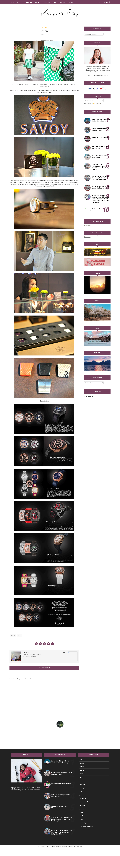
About (19, 2)
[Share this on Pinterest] (44, 643)
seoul (81, 812)
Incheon (82, 763)
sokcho (82, 816)
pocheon (82, 805)
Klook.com (87, 225)
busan (81, 774)
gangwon (82, 781)
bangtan (82, 770)
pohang (82, 809)
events (44, 27)
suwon (81, 819)
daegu (81, 777)
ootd (19, 635)
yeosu (81, 830)
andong (82, 767)
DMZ (81, 760)
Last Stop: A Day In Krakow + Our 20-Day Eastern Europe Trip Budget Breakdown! (100, 177)
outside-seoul (84, 802)
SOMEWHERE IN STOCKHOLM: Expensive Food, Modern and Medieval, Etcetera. (100, 167)
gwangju (82, 788)
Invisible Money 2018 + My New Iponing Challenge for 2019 (101, 187)
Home (12, 2)
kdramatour (83, 798)
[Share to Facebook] (36, 643)
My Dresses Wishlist (98, 209)
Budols (70, 2)
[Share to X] (40, 643)
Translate (98, 103)
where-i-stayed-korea (86, 826)
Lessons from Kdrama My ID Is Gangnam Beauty (101, 129)
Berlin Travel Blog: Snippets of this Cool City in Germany (101, 120)
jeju (81, 791)
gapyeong (82, 784)
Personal (47, 2)
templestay (83, 823)
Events (55, 2)
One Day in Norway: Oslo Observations (99, 156)
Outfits (62, 2)
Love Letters (28, 2)
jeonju (81, 795)
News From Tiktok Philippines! (101, 137)
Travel (37, 2)
